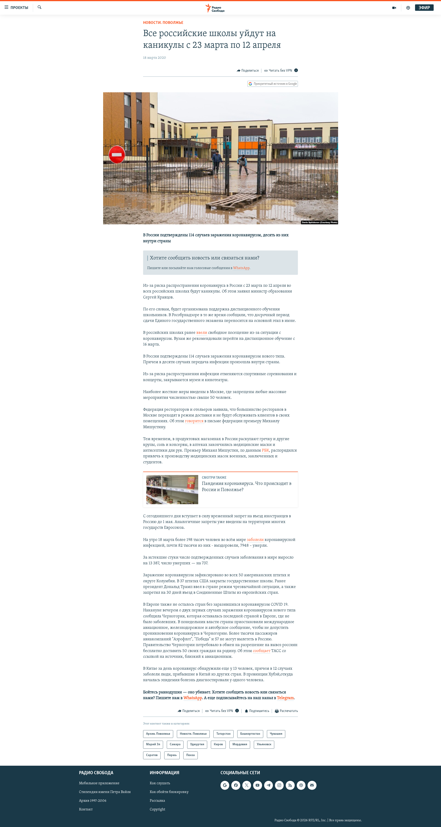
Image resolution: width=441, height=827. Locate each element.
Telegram (285, 698)
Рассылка (157, 801)
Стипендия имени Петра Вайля (105, 792)
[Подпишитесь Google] (224, 785)
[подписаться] (312, 785)
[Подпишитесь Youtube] (257, 785)
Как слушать (160, 783)
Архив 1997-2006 (92, 801)
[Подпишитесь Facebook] (235, 785)
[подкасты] (408, 7)
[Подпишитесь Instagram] (279, 785)
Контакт (86, 810)
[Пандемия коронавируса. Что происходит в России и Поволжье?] (172, 489)
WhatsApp (241, 268)
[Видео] (394, 7)
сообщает (261, 651)
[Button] (248, 71)
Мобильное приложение (99, 783)
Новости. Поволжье (163, 23)
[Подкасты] (301, 785)
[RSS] (290, 785)
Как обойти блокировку (169, 792)
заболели (256, 540)
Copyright (157, 810)
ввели (201, 333)
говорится (194, 421)
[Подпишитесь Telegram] (268, 785)
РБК (265, 451)
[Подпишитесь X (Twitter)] (246, 785)
